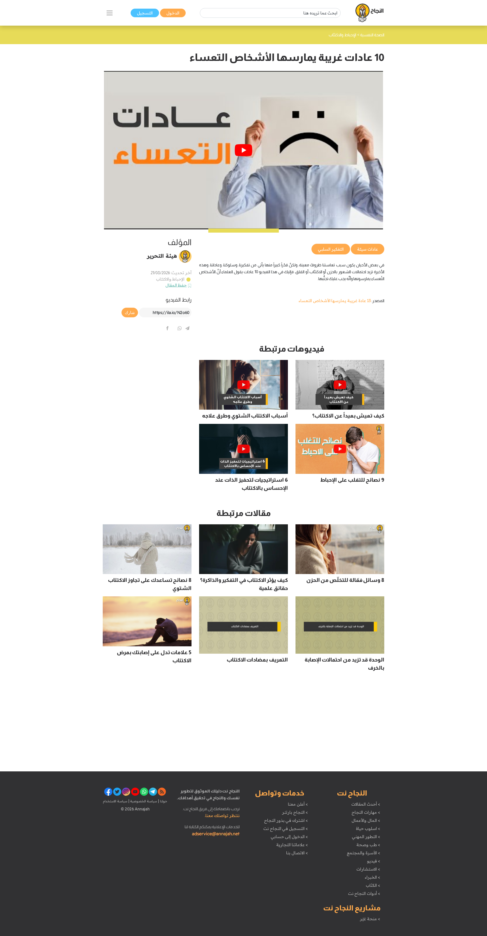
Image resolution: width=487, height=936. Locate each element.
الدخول (172, 12)
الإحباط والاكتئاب (170, 279)
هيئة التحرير (162, 255)
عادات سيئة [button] (367, 249)
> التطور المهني (366, 836)
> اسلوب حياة (368, 828)
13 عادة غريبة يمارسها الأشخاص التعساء (335, 300)
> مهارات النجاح (366, 812)
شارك (130, 312)
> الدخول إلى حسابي (289, 836)
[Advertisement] (147, 379)
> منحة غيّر (370, 918)
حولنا (163, 801)
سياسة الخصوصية (143, 801)
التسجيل (145, 12)
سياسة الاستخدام (115, 801)
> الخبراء (372, 877)
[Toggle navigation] (109, 13)
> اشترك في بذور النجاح (286, 820)
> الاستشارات (368, 869)
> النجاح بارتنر (295, 812)
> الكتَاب (373, 885)
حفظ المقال (176, 285)
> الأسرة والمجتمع (363, 852)
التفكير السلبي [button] (331, 249)
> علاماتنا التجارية (292, 844)
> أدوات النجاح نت (364, 893)
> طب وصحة (368, 844)
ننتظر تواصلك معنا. (222, 815)
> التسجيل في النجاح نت (285, 828)
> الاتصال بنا (297, 852)
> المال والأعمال (366, 820)
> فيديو (373, 860)
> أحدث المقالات (365, 804)
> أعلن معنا (298, 804)
